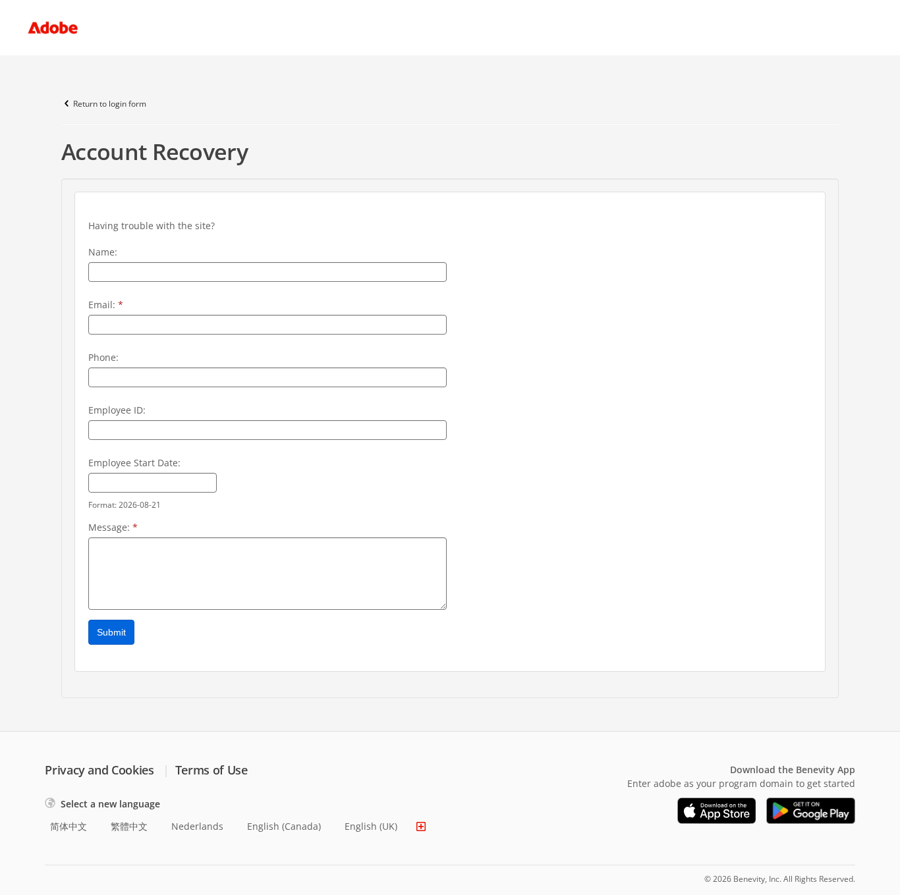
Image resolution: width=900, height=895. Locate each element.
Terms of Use (211, 770)
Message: (113, 527)
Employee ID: (117, 410)
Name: (102, 252)
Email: (105, 304)
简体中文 (68, 826)
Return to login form (109, 103)
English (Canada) (284, 826)
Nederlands (197, 826)
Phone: (103, 357)
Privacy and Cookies (99, 770)
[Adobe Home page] (53, 27)
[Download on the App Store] (716, 811)
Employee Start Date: (134, 462)
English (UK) (371, 826)
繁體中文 (129, 826)
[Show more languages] (421, 826)
